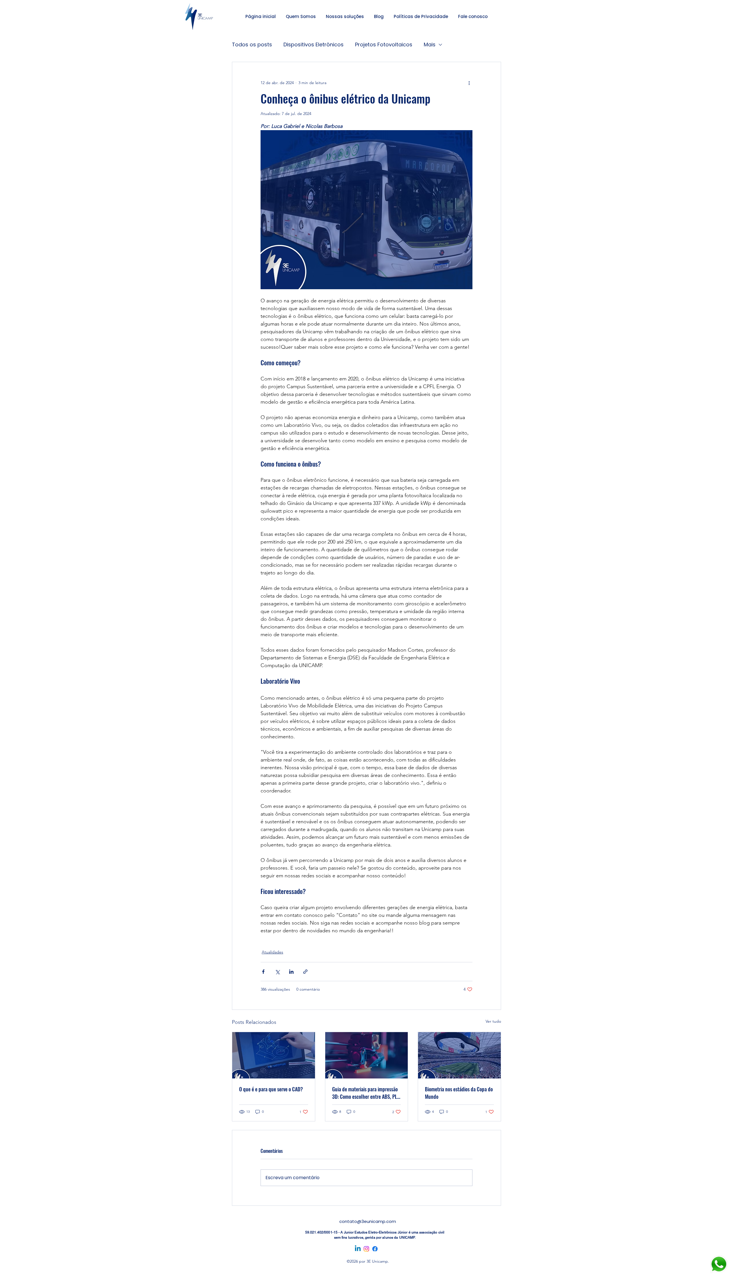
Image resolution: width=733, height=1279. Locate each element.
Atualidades (272, 952)
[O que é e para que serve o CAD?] (273, 1055)
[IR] (718, 1264)
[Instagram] (366, 1248)
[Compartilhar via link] (305, 971)
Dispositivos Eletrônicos (313, 44)
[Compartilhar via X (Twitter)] (277, 971)
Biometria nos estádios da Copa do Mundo (459, 1092)
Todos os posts (252, 44)
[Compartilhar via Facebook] (263, 971)
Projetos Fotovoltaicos (383, 44)
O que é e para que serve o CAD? (271, 1089)
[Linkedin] (357, 1248)
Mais (430, 44)
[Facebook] (375, 1248)
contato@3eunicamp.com (367, 1221)
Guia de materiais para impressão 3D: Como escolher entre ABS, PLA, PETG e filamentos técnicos (366, 1092)
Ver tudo (493, 1021)
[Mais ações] (469, 82)
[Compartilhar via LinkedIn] (291, 971)
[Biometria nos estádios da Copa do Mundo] (459, 1055)
